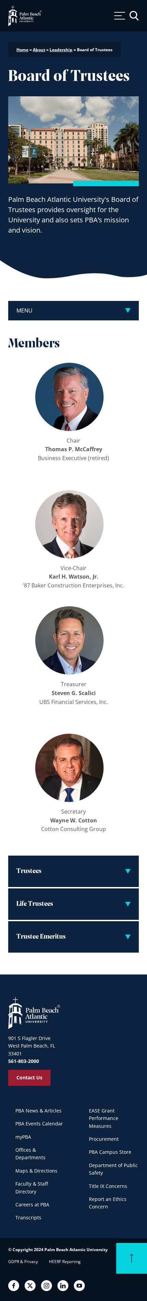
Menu (24, 310)
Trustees (28, 871)
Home (22, 50)
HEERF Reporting (65, 1261)
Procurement (104, 1139)
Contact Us (29, 1077)
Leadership (61, 50)
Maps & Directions (36, 1170)
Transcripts (28, 1217)
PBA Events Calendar (39, 1123)
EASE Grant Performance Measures (103, 1118)
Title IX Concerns (108, 1186)
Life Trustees (34, 904)
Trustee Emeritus (41, 936)
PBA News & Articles (38, 1110)
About (39, 50)
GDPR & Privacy (23, 1261)
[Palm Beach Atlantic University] (34, 1012)
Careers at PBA (32, 1204)
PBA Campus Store (110, 1152)
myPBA (23, 1137)
